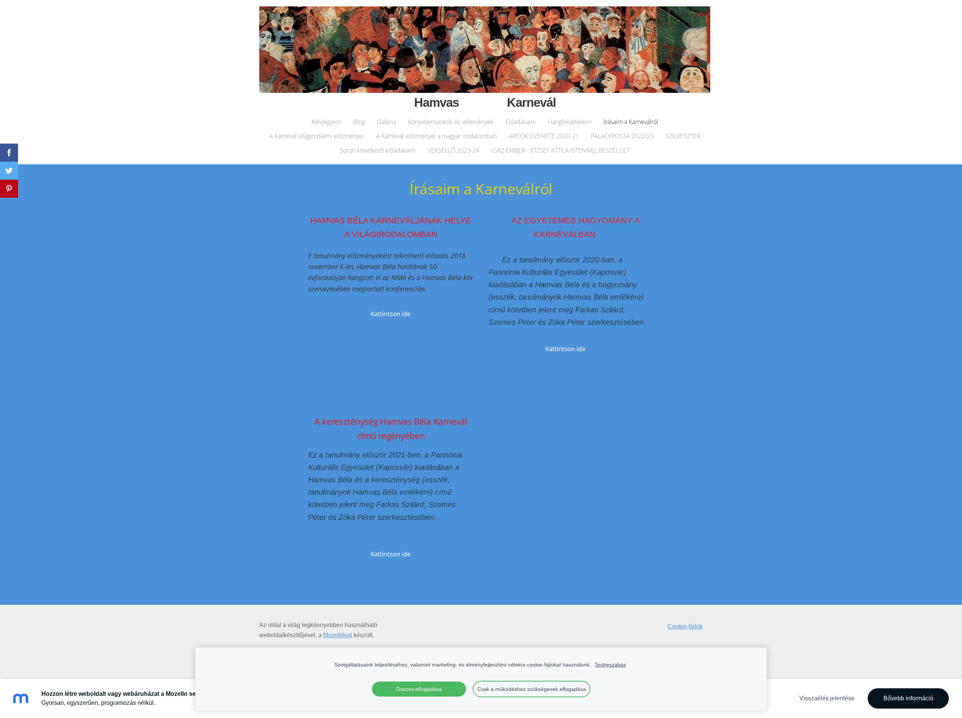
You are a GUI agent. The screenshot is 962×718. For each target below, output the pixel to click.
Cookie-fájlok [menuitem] (685, 626)
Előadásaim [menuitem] (520, 122)
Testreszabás (610, 665)
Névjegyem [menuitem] (326, 122)
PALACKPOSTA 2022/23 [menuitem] (622, 136)
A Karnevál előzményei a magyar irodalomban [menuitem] (436, 136)
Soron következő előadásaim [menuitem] (378, 150)
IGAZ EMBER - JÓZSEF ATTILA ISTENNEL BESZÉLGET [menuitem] (560, 150)
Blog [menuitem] (359, 122)
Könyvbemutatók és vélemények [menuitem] (450, 122)
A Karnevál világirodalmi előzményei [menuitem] (316, 136)
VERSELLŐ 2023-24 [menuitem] (453, 150)
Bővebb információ (908, 698)
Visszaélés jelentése (827, 698)
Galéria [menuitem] (386, 122)
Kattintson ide (391, 313)
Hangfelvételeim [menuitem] (569, 122)
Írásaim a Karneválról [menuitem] (631, 122)
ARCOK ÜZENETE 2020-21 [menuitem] (544, 136)
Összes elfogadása (419, 689)
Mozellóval (337, 635)
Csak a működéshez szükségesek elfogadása (531, 689)
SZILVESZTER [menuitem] (683, 136)
